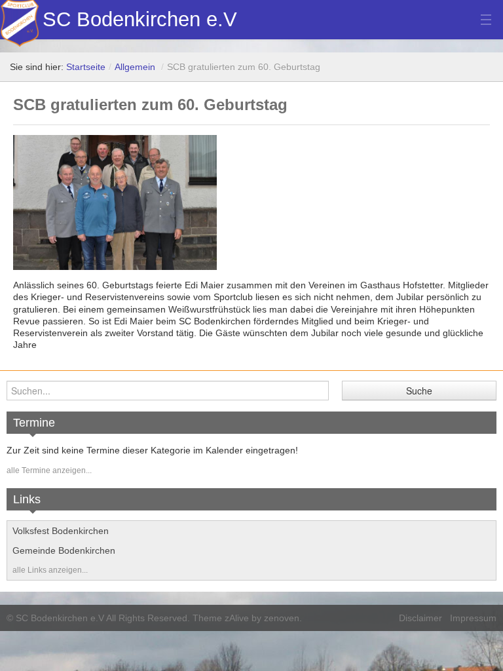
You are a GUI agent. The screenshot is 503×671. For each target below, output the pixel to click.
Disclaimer (420, 618)
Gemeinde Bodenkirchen (63, 550)
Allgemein (135, 67)
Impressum (473, 618)
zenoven (281, 618)
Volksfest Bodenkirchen (60, 531)
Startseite (85, 67)
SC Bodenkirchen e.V (140, 19)
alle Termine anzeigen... (49, 470)
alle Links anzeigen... (50, 570)
